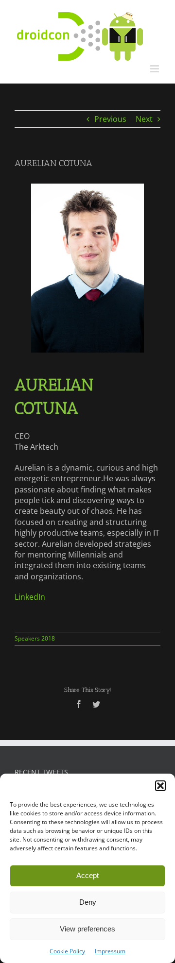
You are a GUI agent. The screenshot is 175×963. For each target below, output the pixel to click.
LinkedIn (30, 596)
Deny (87, 902)
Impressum (110, 951)
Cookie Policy (67, 951)
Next (144, 119)
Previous (110, 119)
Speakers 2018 (35, 638)
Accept (87, 875)
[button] (160, 786)
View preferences (87, 929)
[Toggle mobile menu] (155, 69)
